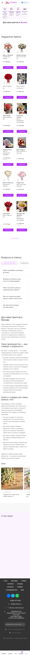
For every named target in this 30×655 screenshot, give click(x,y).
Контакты (10, 587)
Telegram (13, 595)
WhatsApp (17, 595)
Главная (4, 653)
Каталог (10, 653)
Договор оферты (16, 632)
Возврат (20, 587)
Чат (15, 653)
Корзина (21, 653)
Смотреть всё (15, 238)
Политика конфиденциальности (16, 629)
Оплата (24, 581)
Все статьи (28, 463)
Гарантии (10, 584)
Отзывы (20, 584)
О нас (6, 581)
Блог (22, 590)
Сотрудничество (11, 590)
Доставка (14, 581)
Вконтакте (8, 595)
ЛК (26, 653)
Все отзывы (28, 515)
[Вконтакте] (22, 2)
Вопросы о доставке (9, 263)
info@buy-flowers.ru (16, 604)
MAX (21, 595)
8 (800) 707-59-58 (15, 600)
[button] (5, 13)
